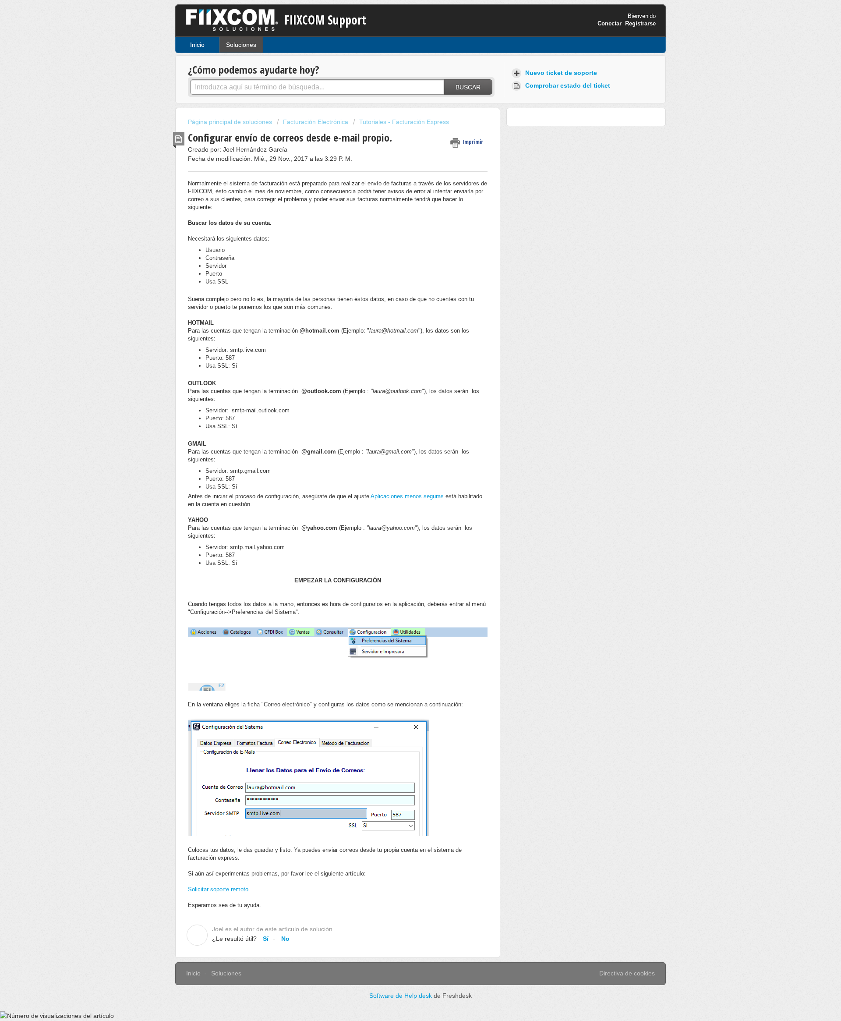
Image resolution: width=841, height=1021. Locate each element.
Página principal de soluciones (231, 121)
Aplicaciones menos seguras (407, 496)
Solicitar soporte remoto (218, 889)
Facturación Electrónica (315, 121)
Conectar (609, 23)
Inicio (197, 44)
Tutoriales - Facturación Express (404, 121)
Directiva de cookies (627, 973)
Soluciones (241, 44)
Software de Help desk (401, 995)
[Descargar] (404, 406)
